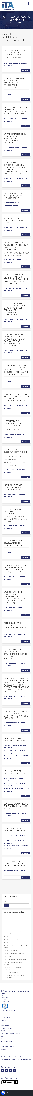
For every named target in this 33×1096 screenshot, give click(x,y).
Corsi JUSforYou (5, 1049)
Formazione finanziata (7, 1028)
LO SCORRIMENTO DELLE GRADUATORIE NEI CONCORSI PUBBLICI (15, 543)
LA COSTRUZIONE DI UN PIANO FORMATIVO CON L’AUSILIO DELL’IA (14, 196)
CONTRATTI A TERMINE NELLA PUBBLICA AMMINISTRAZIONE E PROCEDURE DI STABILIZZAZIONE (14, 83)
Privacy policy (23, 1093)
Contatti (3, 1044)
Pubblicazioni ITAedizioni (7, 1046)
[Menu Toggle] (30, 3)
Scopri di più (25, 70)
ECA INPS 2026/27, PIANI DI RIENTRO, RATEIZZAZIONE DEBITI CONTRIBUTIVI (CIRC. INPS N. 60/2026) (16, 715)
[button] (3, 1092)
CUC (2, 1036)
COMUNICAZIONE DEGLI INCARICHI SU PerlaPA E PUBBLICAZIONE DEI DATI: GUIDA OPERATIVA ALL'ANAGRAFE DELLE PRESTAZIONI (15, 340)
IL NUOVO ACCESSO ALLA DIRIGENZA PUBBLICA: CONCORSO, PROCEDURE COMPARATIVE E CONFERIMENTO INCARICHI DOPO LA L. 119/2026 (16, 168)
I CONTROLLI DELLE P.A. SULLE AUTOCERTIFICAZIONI (16, 451)
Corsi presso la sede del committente (11, 1033)
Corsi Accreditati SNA (9, 917)
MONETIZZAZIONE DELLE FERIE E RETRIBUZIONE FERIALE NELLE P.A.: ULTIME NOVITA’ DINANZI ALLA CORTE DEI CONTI (16, 279)
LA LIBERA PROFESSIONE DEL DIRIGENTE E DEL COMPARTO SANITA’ (15, 52)
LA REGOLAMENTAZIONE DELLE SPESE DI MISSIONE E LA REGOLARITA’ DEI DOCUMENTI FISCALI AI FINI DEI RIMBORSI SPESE (16, 370)
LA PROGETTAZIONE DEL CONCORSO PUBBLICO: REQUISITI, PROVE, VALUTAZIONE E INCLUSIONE (15, 138)
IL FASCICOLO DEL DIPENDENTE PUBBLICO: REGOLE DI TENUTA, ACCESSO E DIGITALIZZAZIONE (15, 425)
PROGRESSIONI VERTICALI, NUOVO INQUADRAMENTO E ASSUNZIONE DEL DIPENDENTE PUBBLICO (16, 397)
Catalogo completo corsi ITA (8, 1023)
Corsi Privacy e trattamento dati (12, 972)
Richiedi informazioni (6, 1041)
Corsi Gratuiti (7, 956)
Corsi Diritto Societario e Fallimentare (14, 953)
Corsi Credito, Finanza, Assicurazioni (13, 937)
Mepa (2, 1038)
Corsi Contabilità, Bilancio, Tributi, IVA (13, 929)
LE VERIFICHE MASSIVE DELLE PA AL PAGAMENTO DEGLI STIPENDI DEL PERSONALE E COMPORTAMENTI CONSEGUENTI (15, 309)
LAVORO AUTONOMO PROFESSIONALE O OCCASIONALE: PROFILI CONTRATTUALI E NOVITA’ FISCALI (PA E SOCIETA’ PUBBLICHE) (15, 597)
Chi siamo (3, 1020)
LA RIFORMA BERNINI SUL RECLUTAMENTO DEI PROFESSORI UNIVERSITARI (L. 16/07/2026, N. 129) (16, 568)
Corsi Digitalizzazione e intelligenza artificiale (16, 940)
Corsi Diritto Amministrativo (11, 943)
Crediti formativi (5, 1031)
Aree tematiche (5, 1025)
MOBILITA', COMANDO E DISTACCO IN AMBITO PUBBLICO (14, 220)
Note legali (29, 1093)
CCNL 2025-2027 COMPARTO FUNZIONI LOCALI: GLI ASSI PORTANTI (16, 806)
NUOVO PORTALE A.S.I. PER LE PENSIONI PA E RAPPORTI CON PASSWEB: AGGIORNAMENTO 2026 (15, 110)
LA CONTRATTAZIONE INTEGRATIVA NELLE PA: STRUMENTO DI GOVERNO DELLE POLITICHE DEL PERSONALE (15, 654)
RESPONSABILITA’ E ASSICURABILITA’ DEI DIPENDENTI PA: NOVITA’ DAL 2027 (15, 626)
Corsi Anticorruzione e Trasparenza (13, 920)
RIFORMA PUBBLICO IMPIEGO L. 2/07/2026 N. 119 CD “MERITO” (15, 512)
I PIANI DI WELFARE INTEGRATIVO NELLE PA (14, 739)
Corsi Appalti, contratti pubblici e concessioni (15, 923)
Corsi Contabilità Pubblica (10, 926)
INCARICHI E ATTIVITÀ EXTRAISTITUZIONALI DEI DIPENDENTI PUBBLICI (15, 487)
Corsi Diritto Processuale (10, 950)
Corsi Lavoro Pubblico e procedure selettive (15, 959)
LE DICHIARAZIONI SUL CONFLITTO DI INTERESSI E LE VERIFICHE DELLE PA (16, 863)
